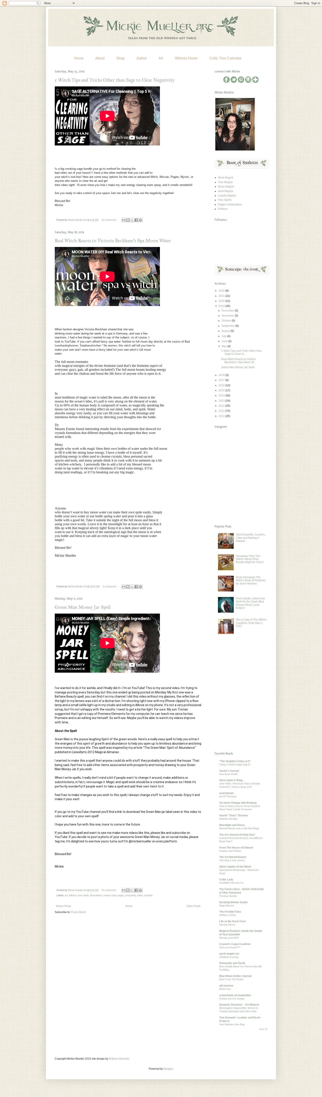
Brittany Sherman (119, 1058)
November (228, 315)
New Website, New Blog (232, 1024)
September (228, 325)
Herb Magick (225, 191)
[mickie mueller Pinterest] (241, 82)
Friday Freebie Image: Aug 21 (235, 764)
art (66, 895)
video (140, 895)
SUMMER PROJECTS (231, 883)
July (224, 336)
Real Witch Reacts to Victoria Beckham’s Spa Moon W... (238, 361)
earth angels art (229, 953)
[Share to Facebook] (136, 220)
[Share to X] (132, 220)
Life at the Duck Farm (232, 921)
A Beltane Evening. (229, 957)
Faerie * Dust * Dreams (233, 815)
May (224, 346)
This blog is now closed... (232, 860)
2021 (222, 295)
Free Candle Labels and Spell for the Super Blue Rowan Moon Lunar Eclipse (250, 603)
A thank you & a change (231, 998)
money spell (109, 895)
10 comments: (109, 220)
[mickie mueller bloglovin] (255, 82)
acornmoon (226, 793)
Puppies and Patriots (230, 851)
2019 (222, 306)
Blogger (168, 1068)
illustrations (96, 895)
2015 (222, 390)
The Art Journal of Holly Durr (237, 834)
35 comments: (109, 890)
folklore (73, 895)
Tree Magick (225, 182)
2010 (222, 416)
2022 (222, 290)
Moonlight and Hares (232, 825)
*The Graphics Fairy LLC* (235, 761)
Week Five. (225, 989)
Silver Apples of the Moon (235, 866)
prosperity (130, 895)
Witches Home (186, 58)
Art (161, 58)
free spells (83, 895)
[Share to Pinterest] (140, 220)
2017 (222, 380)
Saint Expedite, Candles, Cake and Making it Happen (250, 537)
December (228, 310)
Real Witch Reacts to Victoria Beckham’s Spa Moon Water (113, 240)
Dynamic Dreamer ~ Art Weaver (239, 1004)
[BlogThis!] (128, 220)
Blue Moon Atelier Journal (235, 976)
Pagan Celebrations (230, 204)
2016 (222, 385)
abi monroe (226, 985)
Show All (263, 1029)
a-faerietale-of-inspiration (235, 995)
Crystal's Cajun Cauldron (235, 944)
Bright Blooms (226, 905)
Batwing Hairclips (228, 818)
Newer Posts (63, 906)
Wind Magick (225, 177)
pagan (120, 895)
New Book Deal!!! (228, 774)
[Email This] (124, 220)
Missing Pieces (227, 924)
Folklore (223, 208)
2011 (222, 410)
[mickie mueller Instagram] (248, 82)
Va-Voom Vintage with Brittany (238, 802)
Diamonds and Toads (232, 963)
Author (141, 58)
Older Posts (193, 906)
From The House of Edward (236, 847)
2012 (222, 405)
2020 (222, 301)
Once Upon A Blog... (231, 780)
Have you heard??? (229, 947)
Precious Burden (228, 896)
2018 (222, 375)
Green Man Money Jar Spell (83, 607)
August (226, 330)
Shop (120, 58)
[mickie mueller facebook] (226, 82)
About (99, 58)
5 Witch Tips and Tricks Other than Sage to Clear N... (241, 352)
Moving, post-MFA (229, 937)
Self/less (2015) (227, 915)
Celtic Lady (226, 879)
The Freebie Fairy (230, 911)
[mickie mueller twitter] (234, 82)
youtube (148, 895)
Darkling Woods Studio (233, 902)
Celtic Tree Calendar (225, 58)
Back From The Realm (231, 979)
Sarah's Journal (229, 770)
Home (78, 58)
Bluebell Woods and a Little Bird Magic (239, 828)
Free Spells (225, 199)
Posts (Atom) (78, 912)
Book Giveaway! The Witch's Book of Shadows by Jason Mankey (251, 580)
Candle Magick (227, 195)
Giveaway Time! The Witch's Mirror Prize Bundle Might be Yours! (250, 559)
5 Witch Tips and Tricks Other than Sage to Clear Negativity (115, 80)
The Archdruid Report (232, 857)
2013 (222, 400)
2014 (222, 395)
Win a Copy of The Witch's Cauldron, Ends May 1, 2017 (251, 623)
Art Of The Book (228, 796)
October (227, 320)
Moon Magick (226, 186)
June (225, 341)
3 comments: (110, 586)
